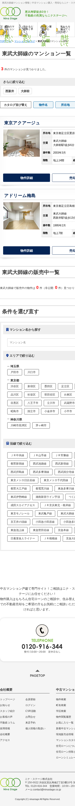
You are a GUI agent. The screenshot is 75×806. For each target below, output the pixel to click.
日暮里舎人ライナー (23, 538)
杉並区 (32, 394)
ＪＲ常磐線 (62, 455)
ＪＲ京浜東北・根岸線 (57, 505)
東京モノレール (20, 513)
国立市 (32, 411)
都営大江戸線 (19, 488)
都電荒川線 (42, 488)
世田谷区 (49, 394)
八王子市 (33, 402)
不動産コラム (7, 722)
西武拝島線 (17, 471)
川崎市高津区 (19, 425)
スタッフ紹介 (7, 711)
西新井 (9, 91)
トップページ (7, 699)
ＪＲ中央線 (17, 455)
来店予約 (30, 722)
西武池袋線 (39, 463)
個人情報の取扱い (35, 728)
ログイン (30, 705)
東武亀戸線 (45, 513)
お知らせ (5, 705)
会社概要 (5, 734)
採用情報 (5, 728)
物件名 (43, 104)
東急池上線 (17, 530)
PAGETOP (37, 675)
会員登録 (30, 699)
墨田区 (48, 386)
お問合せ (30, 716)
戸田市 (15, 372)
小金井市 (49, 411)
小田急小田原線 (45, 521)
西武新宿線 (62, 463)
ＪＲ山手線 (39, 455)
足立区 (65, 386)
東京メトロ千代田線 (56, 480)
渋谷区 (15, 386)
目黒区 (15, 402)
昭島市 (15, 411)
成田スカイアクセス (23, 505)
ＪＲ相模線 (50, 538)
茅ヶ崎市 (41, 425)
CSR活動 (30, 711)
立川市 (51, 402)
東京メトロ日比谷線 (23, 480)
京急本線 (63, 530)
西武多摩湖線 (41, 471)
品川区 (15, 394)
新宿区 (32, 386)
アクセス (5, 740)
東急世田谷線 (41, 530)
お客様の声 (6, 716)
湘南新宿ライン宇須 (48, 496)
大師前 (25, 91)
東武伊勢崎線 (19, 496)
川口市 (32, 372)
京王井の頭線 (19, 521)
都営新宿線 (17, 463)
